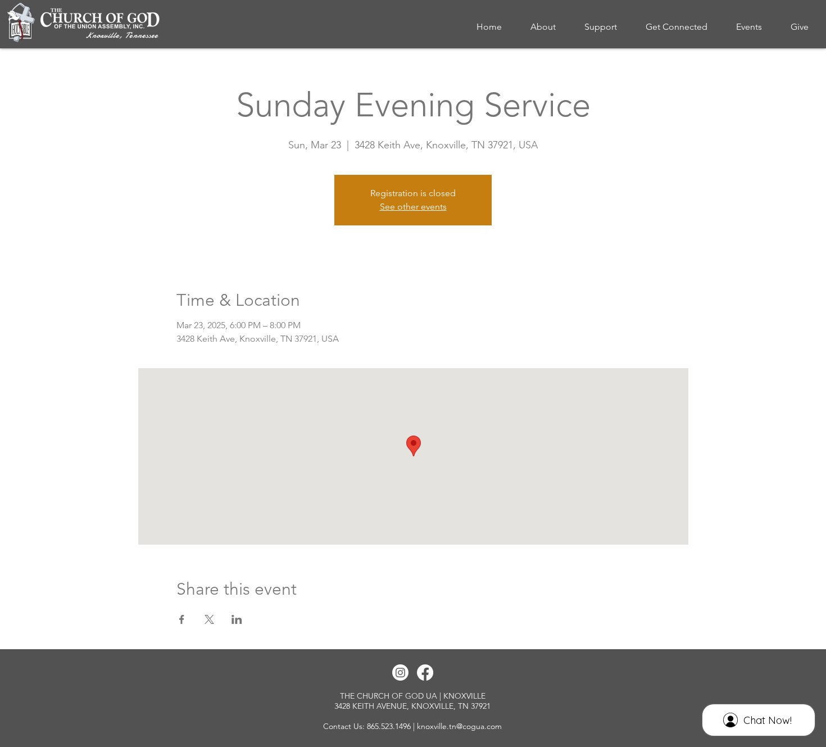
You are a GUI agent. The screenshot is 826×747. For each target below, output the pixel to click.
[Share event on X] (209, 619)
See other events (413, 206)
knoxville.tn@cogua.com (459, 726)
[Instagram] (400, 672)
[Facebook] (425, 672)
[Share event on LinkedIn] (237, 619)
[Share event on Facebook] (181, 619)
